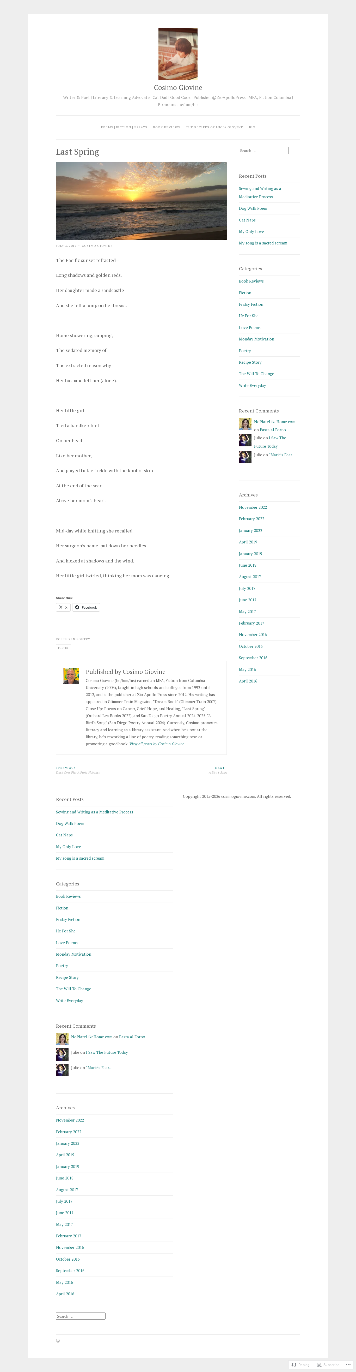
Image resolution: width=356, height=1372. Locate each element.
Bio (252, 127)
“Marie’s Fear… (282, 454)
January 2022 (250, 530)
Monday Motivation (256, 338)
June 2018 (247, 565)
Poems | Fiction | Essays (124, 127)
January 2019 (250, 553)
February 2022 (251, 518)
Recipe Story (250, 362)
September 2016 (253, 657)
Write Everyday (252, 385)
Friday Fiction (251, 304)
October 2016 (251, 646)
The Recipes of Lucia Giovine (214, 127)
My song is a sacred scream (263, 242)
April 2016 (248, 681)
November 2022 (253, 507)
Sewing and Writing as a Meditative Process (94, 811)
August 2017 (250, 576)
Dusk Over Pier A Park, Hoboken (78, 769)
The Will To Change (256, 373)
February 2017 (251, 623)
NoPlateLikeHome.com (274, 421)
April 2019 (248, 541)
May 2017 (247, 611)
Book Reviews (166, 127)
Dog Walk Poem (253, 208)
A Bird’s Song (218, 769)
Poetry (83, 639)
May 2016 (247, 669)
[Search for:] (264, 150)
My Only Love (251, 231)
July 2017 (247, 588)
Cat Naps (247, 220)
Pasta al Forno (273, 429)
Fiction (245, 292)
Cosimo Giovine (178, 87)
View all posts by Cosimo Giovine (156, 743)
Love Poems (250, 327)
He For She (249, 315)
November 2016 (253, 634)
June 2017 (247, 599)
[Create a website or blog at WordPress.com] (58, 1341)
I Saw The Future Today (107, 1052)
